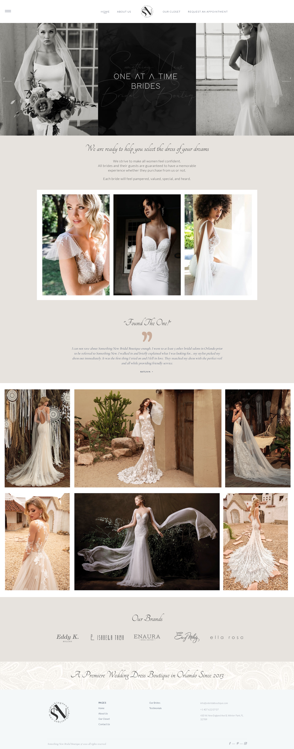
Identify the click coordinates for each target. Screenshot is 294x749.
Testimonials (155, 708)
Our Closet (104, 718)
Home (101, 708)
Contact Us (104, 724)
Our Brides (154, 702)
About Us (103, 713)
